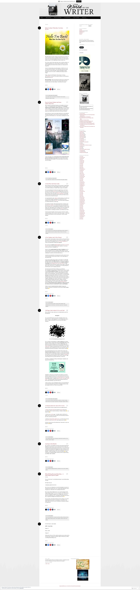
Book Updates (55, 95)
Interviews (64, 438)
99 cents (49, 400)
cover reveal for (62, 241)
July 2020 (81, 163)
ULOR (56, 518)
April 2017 (81, 189)
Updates (50, 98)
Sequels (53, 401)
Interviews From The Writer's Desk (85, 145)
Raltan (49, 518)
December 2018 (82, 176)
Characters (56, 438)
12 (67, 27)
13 (67, 473)
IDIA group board (63, 281)
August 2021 (82, 158)
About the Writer (48, 17)
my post (54, 191)
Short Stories (54, 96)
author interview (57, 244)
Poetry (81, 147)
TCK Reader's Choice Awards (60, 96)
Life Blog (80, 29)
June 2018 (81, 179)
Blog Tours (50, 178)
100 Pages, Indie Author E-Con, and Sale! (55, 310)
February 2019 (82, 174)
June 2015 (81, 206)
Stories (54, 518)
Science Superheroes (60, 193)
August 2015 (82, 204)
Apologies (49, 468)
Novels (49, 401)
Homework (59, 468)
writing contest (47, 346)
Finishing (64, 517)
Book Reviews (56, 400)
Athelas (47, 409)
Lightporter (81, 146)
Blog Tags (81, 132)
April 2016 (81, 195)
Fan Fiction (58, 179)
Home (42, 17)
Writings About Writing (83, 152)
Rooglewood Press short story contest (58, 263)
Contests (53, 178)
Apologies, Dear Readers (51, 444)
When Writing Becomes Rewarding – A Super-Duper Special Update (54, 474)
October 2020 (82, 161)
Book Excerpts (82, 135)
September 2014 (82, 215)
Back (49, 96)
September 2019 (82, 169)
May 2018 (81, 180)
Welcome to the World (57, 17)
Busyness (55, 468)
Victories (62, 518)
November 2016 (82, 191)
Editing (62, 517)
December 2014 (82, 212)
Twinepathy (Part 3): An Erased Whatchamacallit (87, 123)
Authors (54, 303)
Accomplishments (50, 517)
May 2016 (81, 194)
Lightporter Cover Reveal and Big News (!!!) (86, 121)
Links (67, 438)
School (64, 468)
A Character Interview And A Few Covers (54, 405)
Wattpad (52, 439)
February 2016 (82, 197)
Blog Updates (51, 95)
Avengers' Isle (82, 131)
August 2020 (82, 162)
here (52, 77)
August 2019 (82, 170)
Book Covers (52, 438)
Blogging (52, 468)
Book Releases (60, 230)
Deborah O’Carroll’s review (60, 378)
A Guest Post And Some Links (52, 183)
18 (67, 310)
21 (67, 237)
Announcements (50, 303)
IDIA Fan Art (84, 17)
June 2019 (81, 172)
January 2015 (82, 211)
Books (63, 230)
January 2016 (82, 198)
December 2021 (82, 157)
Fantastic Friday (82, 139)
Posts (62, 468)
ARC (53, 230)
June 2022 (81, 156)
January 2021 (82, 160)
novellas (52, 414)
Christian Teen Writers (57, 517)
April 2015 (81, 208)
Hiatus (51, 96)
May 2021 (81, 159)
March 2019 (82, 173)
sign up (62, 208)
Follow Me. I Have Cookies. (84, 39)
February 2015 (82, 210)
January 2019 (82, 175)
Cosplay (66, 400)
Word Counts (65, 518)
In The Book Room (67, 17)
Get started (79, 1)
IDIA (55, 178)
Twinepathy (48, 76)
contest (57, 303)
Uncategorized (82, 151)
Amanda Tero (50, 230)
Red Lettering (53, 409)
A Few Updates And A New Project (53, 237)
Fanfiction (62, 303)
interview (61, 409)
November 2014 (82, 213)
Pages (47, 518)
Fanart (59, 303)
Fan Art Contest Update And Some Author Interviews (53, 102)
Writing (53, 98)
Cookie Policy (21, 588)
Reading (51, 518)
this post (56, 200)
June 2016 (81, 193)
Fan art (56, 179)
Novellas (47, 439)
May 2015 (81, 207)
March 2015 (82, 209)
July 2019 (81, 171)
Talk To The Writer (76, 17)
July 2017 (81, 187)
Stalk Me (81, 47)
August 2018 (82, 177)
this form (46, 109)
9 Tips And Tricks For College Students (85, 122)
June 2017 (81, 188)
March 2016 (82, 196)
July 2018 (81, 178)
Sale (51, 401)
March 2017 (82, 190)
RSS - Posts (47, 563)
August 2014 (82, 216)
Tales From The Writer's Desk (84, 149)
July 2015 (81, 205)
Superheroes (57, 401)
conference (59, 400)
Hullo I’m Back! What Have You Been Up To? (54, 28)
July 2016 (81, 192)
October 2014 (82, 214)
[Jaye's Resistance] (82, 580)
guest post (58, 192)
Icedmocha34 (60, 438)
